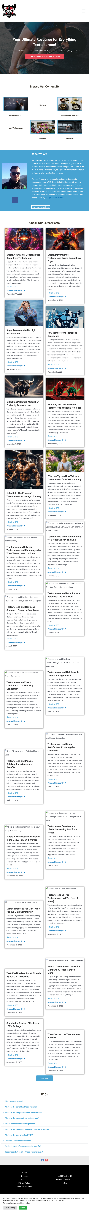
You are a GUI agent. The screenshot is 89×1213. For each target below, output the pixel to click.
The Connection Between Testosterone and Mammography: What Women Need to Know (23, 550)
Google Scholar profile (54, 198)
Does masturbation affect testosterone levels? (24, 1152)
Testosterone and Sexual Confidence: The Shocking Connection (19, 685)
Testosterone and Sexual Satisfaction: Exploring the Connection (61, 747)
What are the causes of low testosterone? (22, 1118)
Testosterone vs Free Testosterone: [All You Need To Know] (63, 898)
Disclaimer (24, 1179)
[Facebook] (42, 1160)
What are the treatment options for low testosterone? (27, 1129)
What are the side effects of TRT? (19, 1135)
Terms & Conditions (24, 1186)
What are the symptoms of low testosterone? (23, 1112)
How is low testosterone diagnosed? (20, 1124)
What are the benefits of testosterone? (21, 1107)
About (24, 1172)
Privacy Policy (24, 1183)
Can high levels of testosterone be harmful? (23, 1146)
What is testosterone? (14, 1101)
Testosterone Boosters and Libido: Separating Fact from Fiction (62, 829)
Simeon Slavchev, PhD (15, 290)
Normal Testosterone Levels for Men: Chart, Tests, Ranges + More (64, 969)
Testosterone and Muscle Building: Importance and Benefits (19, 764)
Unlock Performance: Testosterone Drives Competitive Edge (64, 258)
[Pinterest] (46, 1160)
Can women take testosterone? (18, 1141)
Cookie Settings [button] (10, 1208)
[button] (44, 1101)
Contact (24, 1176)
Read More (12, 286)
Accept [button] (22, 1208)
